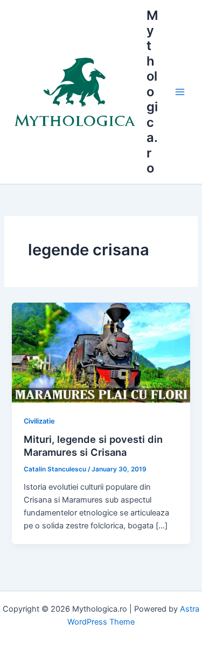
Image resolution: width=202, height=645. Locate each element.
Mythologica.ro (152, 92)
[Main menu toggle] (180, 92)
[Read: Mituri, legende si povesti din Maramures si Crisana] (101, 352)
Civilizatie (39, 421)
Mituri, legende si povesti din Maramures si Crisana (93, 445)
